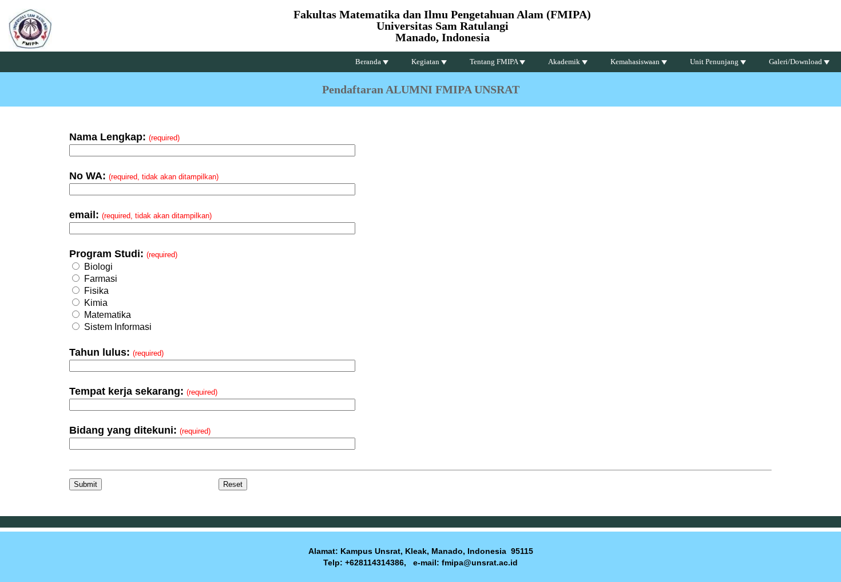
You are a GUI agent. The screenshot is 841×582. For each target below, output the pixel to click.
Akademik (565, 61)
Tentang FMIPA (494, 61)
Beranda (369, 61)
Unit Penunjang (715, 61)
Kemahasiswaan (635, 61)
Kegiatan (426, 61)
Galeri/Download (796, 61)
